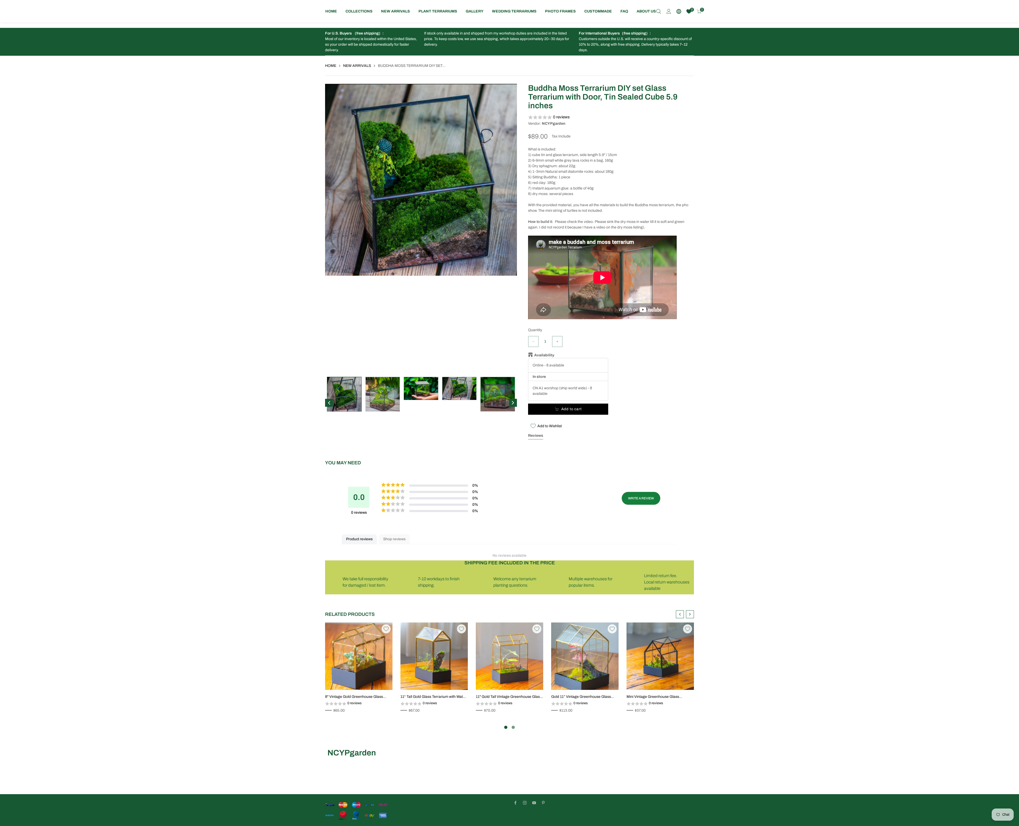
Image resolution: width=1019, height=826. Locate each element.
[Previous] (329, 403)
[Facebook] (515, 803)
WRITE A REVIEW (641, 498)
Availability (544, 355)
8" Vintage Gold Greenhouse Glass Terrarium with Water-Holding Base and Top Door (357, 697)
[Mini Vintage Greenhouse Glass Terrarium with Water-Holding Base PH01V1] (660, 656)
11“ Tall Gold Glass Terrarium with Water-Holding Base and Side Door (434, 697)
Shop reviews (394, 539)
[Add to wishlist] (374, 680)
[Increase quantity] (557, 341)
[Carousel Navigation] (685, 614)
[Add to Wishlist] (386, 628)
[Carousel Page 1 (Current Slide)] (505, 727)
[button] (611, 117)
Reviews (535, 436)
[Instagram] (525, 803)
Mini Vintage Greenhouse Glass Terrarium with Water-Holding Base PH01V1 (655, 697)
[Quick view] (382, 680)
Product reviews (359, 539)
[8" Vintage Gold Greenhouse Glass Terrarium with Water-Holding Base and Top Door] (358, 656)
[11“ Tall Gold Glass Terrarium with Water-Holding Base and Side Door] (434, 656)
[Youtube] (534, 803)
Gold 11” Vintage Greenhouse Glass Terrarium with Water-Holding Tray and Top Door (583, 697)
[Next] (513, 403)
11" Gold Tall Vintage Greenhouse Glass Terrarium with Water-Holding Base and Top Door (509, 697)
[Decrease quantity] (533, 341)
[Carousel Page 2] (513, 727)
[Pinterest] (543, 803)
